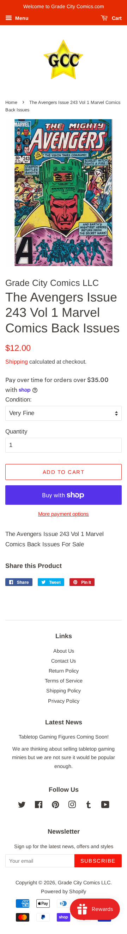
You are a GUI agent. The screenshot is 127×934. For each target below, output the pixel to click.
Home (11, 102)
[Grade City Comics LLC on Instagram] (72, 806)
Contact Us (63, 661)
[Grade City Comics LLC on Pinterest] (55, 806)
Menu (21, 18)
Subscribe (98, 861)
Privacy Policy (63, 701)
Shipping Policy (63, 690)
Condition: (18, 399)
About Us (63, 651)
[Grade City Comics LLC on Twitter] (22, 806)
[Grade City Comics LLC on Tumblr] (88, 806)
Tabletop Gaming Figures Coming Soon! (64, 737)
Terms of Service (64, 681)
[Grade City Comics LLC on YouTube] (105, 806)
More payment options (63, 514)
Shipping (16, 362)
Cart (116, 18)
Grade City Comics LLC (84, 882)
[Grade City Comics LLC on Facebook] (39, 806)
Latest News (63, 722)
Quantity (16, 431)
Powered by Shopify (63, 891)
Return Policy (64, 671)
